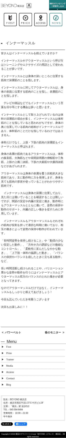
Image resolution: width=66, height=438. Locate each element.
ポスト (8, 424)
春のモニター (53, 332)
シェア (22, 424)
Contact (10, 378)
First (10, 20)
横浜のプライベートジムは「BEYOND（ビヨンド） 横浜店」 (39, 434)
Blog (8, 384)
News (55, 20)
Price (25, 20)
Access (40, 20)
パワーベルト (13, 332)
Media (9, 365)
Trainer (10, 359)
